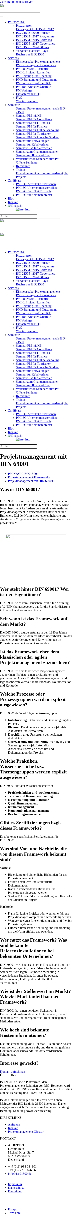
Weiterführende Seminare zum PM (38, 159)
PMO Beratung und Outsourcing (36, 79)
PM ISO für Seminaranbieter (34, 195)
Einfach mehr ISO (27, 94)
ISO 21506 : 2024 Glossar (32, 47)
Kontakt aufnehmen (13, 1071)
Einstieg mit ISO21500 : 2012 (35, 29)
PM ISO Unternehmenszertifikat (36, 187)
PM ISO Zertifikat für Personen (36, 184)
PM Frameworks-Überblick (33, 83)
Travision (14, 1213)
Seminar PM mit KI (28, 115)
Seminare (14, 104)
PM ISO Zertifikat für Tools (33, 191)
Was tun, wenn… (27, 101)
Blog (11, 198)
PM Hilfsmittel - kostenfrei (33, 72)
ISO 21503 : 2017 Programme (35, 36)
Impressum (15, 1184)
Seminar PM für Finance (31, 126)
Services (13, 58)
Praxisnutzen (24, 25)
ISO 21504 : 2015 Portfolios (34, 40)
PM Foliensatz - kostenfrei (32, 68)
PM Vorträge (24, 90)
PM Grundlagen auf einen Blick (36, 65)
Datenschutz (16, 1187)
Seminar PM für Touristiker (33, 133)
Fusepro (13, 1209)
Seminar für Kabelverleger (32, 144)
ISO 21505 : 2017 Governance (35, 43)
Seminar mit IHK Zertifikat (33, 155)
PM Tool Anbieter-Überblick (34, 86)
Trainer (20, 169)
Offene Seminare (26, 162)
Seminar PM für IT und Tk (33, 123)
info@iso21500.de (19, 1173)
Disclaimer (15, 1191)
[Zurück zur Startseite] (20, 11)
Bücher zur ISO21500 (30, 54)
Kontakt (13, 202)
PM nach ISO (16, 22)
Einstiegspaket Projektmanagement (38, 61)
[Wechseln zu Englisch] (23, 209)
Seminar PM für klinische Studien (37, 137)
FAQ (19, 97)
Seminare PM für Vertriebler (34, 148)
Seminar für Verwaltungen (32, 141)
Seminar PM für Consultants (34, 119)
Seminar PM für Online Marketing (37, 130)
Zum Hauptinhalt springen (16, 1)
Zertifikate (14, 180)
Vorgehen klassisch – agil (32, 50)
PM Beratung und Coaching (34, 76)
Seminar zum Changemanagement (37, 151)
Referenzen (23, 166)
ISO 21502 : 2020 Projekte (33, 32)
